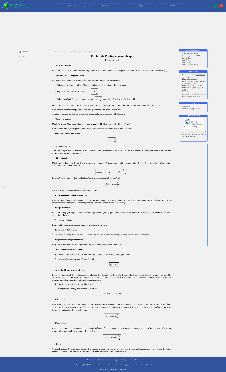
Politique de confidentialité (130, 360)
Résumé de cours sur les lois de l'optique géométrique (85, 52)
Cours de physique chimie (19, 7)
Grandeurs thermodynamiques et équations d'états (192, 88)
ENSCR (149, 365)
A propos (116, 360)
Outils (173, 6)
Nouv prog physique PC (190, 54)
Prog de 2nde (186, 62)
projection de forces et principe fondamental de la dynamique (194, 96)
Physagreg (16, 4)
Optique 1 (63, 52)
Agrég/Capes (71, 6)
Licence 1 (105, 6)
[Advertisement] (113, 30)
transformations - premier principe (193, 81)
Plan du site (98, 360)
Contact (107, 360)
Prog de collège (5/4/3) (190, 64)
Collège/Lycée (139, 6)
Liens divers (186, 106)
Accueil (89, 360)
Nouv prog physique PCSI (191, 56)
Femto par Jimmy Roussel (191, 109)
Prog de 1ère (186, 60)
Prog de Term (187, 58)
